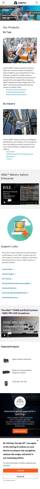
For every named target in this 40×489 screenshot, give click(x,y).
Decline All (20, 476)
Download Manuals (9, 288)
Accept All (20, 470)
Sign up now (20, 431)
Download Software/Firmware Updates (16, 283)
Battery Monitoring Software (16, 94)
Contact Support (8, 274)
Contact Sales (7, 269)
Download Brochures (9, 297)
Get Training (6, 278)
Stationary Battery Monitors (16, 89)
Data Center (10, 151)
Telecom (9, 159)
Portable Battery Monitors (15, 92)
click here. (6, 465)
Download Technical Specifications (14, 293)
